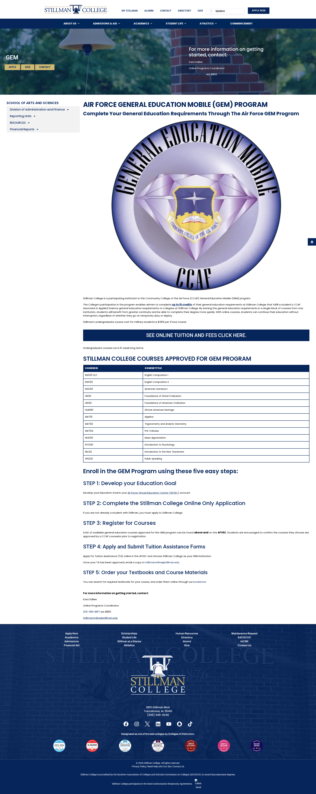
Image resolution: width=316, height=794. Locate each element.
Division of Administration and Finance (37, 109)
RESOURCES (18, 123)
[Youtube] (168, 724)
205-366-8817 (197, 74)
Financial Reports (22, 129)
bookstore (199, 582)
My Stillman (130, 10)
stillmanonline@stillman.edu (162, 562)
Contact (165, 10)
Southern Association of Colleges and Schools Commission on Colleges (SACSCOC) (159, 774)
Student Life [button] (174, 23)
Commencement (241, 23)
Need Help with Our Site (159, 766)
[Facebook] (126, 724)
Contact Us (178, 766)
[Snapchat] (179, 724)
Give (200, 10)
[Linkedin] (158, 724)
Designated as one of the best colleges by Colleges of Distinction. (158, 734)
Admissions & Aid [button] (105, 23)
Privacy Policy (139, 766)
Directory (184, 10)
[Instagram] (136, 724)
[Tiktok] (190, 724)
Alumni (149, 10)
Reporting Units (20, 116)
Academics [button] (141, 23)
